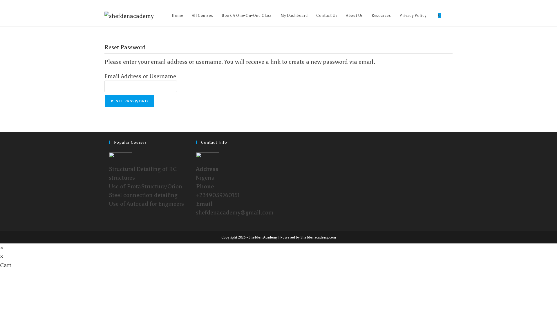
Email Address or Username (140, 76)
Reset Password (129, 101)
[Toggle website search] (451, 15)
